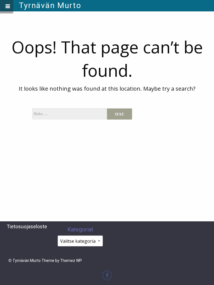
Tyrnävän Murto (50, 5)
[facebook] (107, 275)
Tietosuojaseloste (27, 226)
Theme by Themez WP (62, 260)
